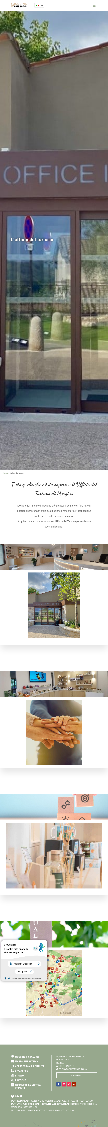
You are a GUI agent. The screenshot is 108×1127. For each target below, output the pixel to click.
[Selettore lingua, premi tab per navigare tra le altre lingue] (39, 5)
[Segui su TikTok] (69, 1084)
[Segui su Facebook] (58, 1084)
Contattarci (76, 1075)
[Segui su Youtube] (74, 1084)
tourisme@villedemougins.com (73, 1069)
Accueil (5, 473)
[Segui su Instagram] (64, 1084)
